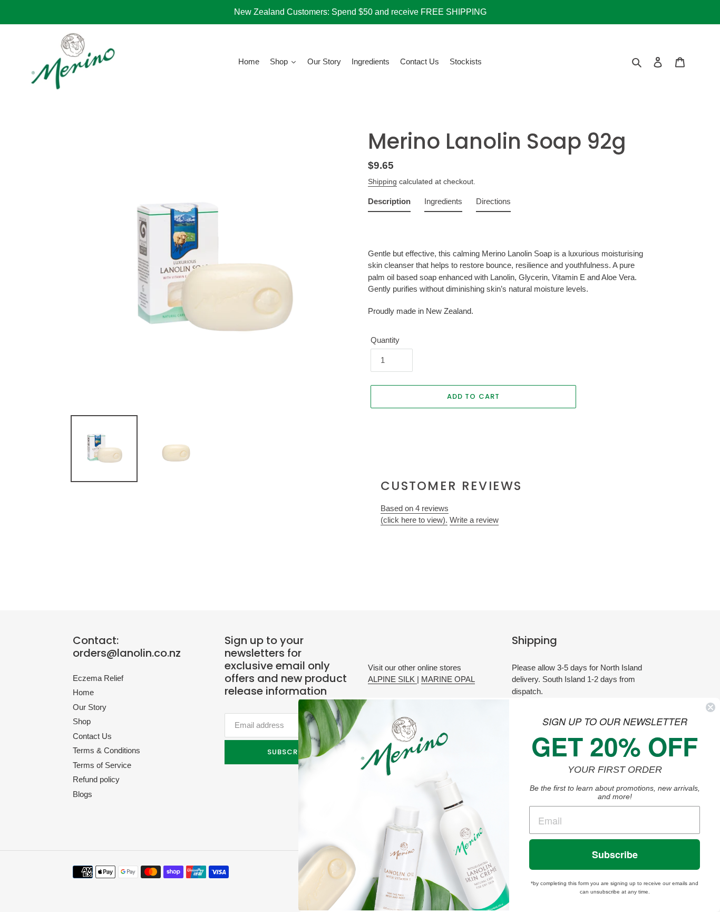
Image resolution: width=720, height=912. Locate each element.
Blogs (82, 794)
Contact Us (92, 736)
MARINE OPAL (448, 679)
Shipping (382, 181)
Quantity (385, 339)
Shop (82, 721)
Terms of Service (102, 765)
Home (83, 692)
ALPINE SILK (392, 679)
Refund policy (96, 779)
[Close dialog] (710, 707)
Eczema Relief (98, 678)
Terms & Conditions (106, 750)
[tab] (389, 204)
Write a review (474, 519)
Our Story (89, 707)
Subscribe (615, 854)
